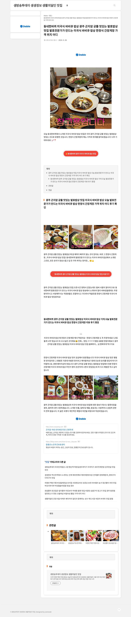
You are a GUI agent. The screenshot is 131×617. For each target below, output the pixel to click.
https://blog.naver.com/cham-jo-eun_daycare (61, 441)
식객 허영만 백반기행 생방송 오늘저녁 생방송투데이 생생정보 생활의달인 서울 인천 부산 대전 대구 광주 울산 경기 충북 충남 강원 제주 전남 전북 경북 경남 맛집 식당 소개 (77, 578)
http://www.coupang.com (54, 427)
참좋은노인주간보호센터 (55, 444)
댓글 (50, 190)
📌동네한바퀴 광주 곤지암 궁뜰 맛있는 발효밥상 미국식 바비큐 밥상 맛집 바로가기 (81, 274)
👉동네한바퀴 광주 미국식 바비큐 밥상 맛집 (81, 153)
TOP (119, 609)
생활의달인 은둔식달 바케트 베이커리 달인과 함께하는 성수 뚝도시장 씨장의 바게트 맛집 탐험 (79, 498)
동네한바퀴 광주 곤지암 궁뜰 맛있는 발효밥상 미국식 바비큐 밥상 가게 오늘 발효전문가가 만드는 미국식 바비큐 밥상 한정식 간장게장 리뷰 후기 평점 (82, 180)
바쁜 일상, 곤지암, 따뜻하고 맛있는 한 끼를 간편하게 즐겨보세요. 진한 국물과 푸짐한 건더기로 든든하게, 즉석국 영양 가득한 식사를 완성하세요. (80, 433)
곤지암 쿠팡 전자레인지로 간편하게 (59, 429)
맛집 (47, 461)
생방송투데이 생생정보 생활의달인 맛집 (38, 5)
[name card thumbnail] (109, 576)
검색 (114, 5)
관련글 (50, 185)
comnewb (48, 612)
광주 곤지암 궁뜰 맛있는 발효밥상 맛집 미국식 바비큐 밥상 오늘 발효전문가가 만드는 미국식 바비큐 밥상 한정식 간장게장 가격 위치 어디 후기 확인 (81, 174)
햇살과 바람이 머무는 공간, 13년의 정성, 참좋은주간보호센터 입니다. (69, 447)
